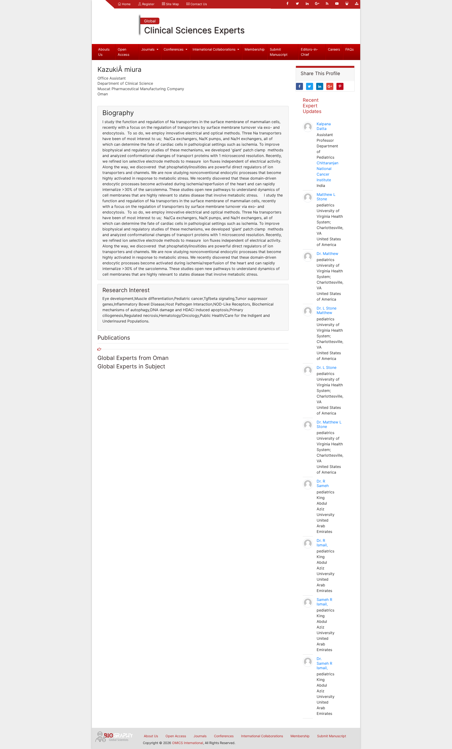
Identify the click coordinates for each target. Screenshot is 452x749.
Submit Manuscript (278, 51)
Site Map (172, 4)
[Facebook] (287, 3)
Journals (148, 49)
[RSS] (327, 3)
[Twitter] (297, 3)
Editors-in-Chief (309, 51)
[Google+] (317, 3)
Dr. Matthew (327, 253)
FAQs (349, 49)
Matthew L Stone (326, 196)
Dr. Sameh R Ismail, (324, 663)
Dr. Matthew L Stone (329, 424)
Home (126, 4)
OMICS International (187, 743)
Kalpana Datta (324, 126)
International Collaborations (215, 49)
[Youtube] (336, 3)
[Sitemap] (356, 3)
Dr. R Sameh (323, 483)
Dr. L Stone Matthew (326, 310)
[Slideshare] (346, 3)
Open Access (123, 51)
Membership (255, 49)
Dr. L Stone (326, 367)
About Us (151, 736)
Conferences (174, 49)
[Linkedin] (307, 3)
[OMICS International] (114, 736)
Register (147, 4)
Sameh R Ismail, (324, 601)
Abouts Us (104, 51)
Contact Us (198, 4)
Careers (334, 49)
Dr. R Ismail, (322, 542)
